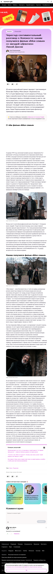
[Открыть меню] (46, 527)
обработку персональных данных (33, 567)
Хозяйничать (46, 5)
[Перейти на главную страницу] (8, 1)
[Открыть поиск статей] (48, 1)
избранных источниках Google (35, 117)
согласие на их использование (14, 567)
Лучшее (4, 5)
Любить (15, 5)
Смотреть (22, 5)
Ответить (16, 533)
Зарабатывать (30, 5)
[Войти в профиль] (51, 1)
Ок (26, 570)
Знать (9, 5)
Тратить (38, 5)
